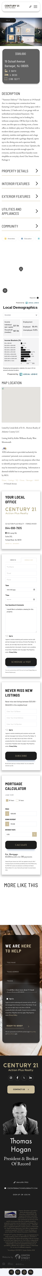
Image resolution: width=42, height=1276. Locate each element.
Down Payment (10, 819)
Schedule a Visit (29, 560)
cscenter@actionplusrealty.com (22, 1188)
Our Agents (16, 543)
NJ (17, 480)
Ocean (22, 480)
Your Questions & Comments (14, 605)
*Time (7, 595)
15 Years (21, 800)
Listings (11, 480)
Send (14, 1027)
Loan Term (9, 795)
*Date (7, 585)
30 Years (11, 800)
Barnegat (29, 480)
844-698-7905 (13, 528)
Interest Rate (10, 830)
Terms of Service (9, 672)
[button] (4, 32)
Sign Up (16, 1195)
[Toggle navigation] (35, 6)
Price (7, 809)
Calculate (21, 845)
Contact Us (8, 543)
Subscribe (21, 755)
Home (4, 480)
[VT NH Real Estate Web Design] (21, 1257)
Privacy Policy (13, 652)
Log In (27, 1195)
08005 (37, 480)
